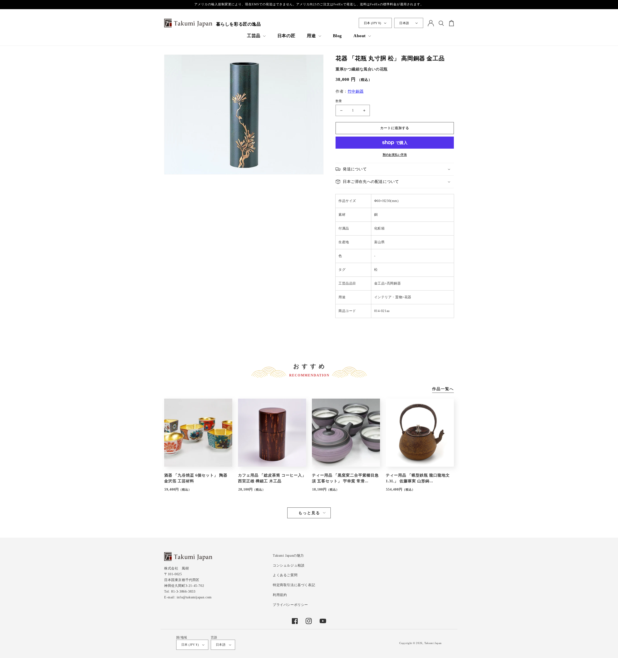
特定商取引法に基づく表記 (294, 585)
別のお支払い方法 (395, 154)
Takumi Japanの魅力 (288, 555)
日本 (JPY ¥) (372, 23)
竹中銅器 (356, 91)
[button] (256, 36)
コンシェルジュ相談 (288, 565)
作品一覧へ (443, 389)
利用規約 (280, 595)
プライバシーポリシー (290, 605)
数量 (339, 101)
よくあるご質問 (285, 575)
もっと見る (309, 513)
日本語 (404, 23)
